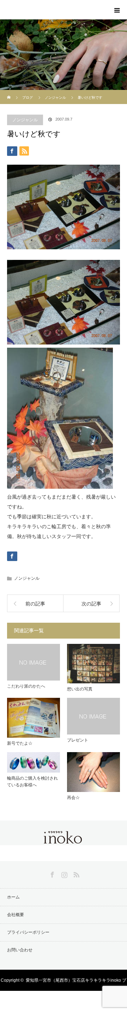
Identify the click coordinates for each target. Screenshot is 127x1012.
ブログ (27, 97)
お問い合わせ (19, 949)
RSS (75, 873)
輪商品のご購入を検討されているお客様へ (32, 781)
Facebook (51, 873)
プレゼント (77, 740)
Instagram (63, 873)
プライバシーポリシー (28, 932)
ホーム (13, 897)
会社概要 (15, 914)
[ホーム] (9, 92)
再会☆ (73, 797)
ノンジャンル (25, 119)
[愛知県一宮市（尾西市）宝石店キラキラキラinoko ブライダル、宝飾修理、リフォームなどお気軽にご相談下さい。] (63, 839)
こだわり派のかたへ (26, 686)
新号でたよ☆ (19, 743)
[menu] (117, 10)
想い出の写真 (79, 689)
